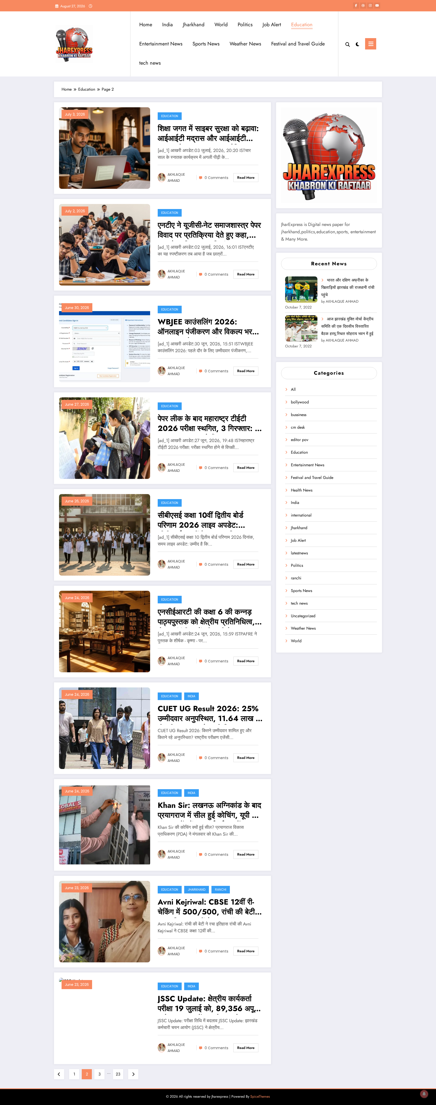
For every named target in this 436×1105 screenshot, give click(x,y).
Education (302, 24)
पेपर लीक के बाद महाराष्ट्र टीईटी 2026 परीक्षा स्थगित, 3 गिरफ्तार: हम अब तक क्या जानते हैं (210, 424)
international (301, 515)
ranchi (220, 889)
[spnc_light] (357, 43)
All (293, 389)
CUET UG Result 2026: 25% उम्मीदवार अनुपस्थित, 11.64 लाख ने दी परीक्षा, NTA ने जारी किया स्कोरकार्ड (209, 714)
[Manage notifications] (424, 1094)
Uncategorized (303, 616)
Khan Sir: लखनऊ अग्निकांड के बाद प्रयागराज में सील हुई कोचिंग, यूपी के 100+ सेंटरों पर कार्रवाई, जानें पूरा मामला (209, 810)
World (221, 24)
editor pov (299, 440)
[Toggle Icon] (370, 43)
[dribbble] (363, 6)
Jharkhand (193, 24)
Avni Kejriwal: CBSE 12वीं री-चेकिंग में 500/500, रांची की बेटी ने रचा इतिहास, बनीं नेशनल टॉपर (209, 907)
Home (145, 24)
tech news (150, 63)
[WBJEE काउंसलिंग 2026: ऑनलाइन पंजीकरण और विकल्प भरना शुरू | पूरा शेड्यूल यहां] (104, 341)
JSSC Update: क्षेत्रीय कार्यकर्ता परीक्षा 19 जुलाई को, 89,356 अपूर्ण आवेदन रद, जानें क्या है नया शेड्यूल (208, 1004)
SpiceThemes (260, 1096)
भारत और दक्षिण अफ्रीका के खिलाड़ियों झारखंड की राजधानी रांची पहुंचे (347, 287)
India (167, 24)
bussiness (298, 415)
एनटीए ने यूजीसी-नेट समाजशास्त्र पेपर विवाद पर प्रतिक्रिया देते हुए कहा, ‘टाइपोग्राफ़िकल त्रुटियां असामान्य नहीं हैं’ (209, 230)
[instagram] (370, 6)
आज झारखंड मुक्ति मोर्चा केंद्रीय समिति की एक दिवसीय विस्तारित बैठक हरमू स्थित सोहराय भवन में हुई (347, 326)
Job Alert (272, 24)
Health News (301, 490)
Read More (246, 177)
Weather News (245, 43)
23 (118, 1074)
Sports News (206, 43)
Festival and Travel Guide (298, 43)
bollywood (300, 402)
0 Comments (216, 177)
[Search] (347, 44)
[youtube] (377, 6)
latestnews (299, 553)
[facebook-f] (356, 6)
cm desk (298, 427)
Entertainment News (160, 43)
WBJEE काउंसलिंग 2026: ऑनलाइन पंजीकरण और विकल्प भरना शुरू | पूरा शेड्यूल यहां (208, 327)
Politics (245, 24)
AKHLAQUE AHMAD (176, 177)
